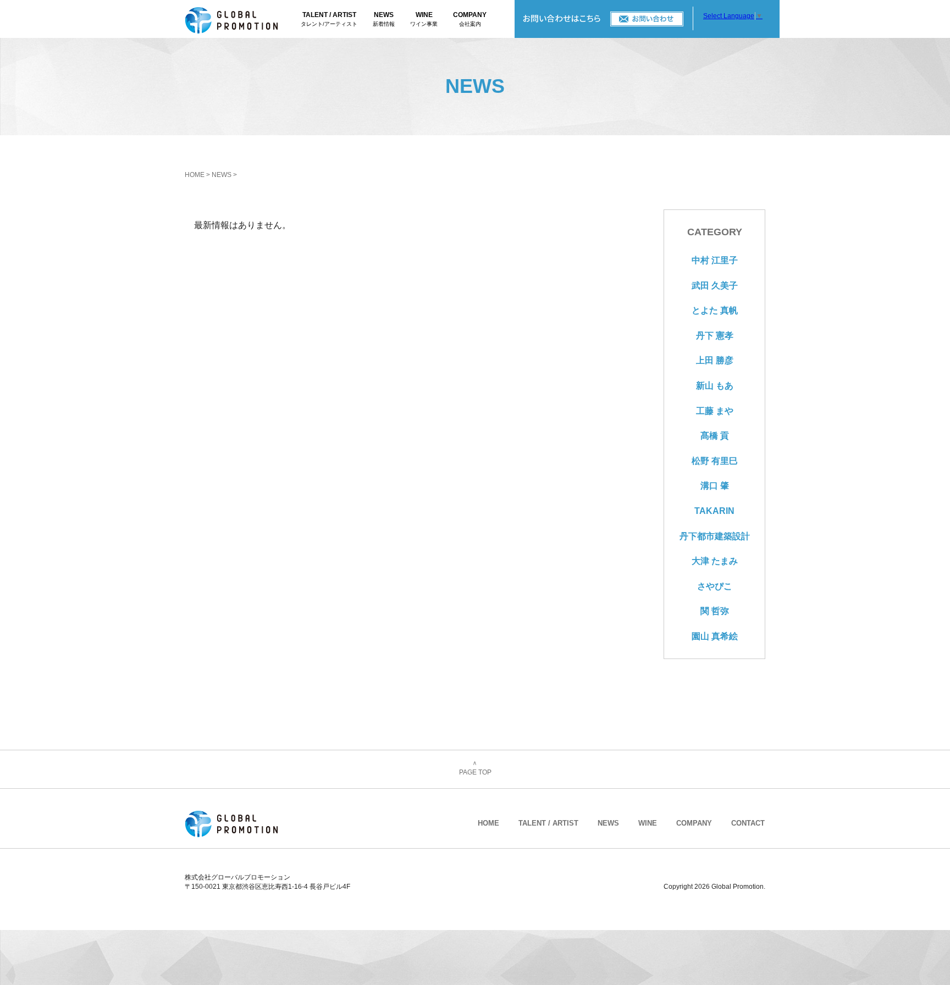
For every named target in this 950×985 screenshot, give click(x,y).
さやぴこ (714, 586)
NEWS (384, 19)
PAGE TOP (475, 768)
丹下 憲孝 (714, 335)
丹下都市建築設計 (715, 536)
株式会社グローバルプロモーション (243, 19)
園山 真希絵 (715, 636)
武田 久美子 (715, 285)
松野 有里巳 (715, 461)
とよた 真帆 (715, 310)
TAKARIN (714, 511)
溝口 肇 (714, 485)
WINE (424, 19)
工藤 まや (714, 411)
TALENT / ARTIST (329, 19)
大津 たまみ (715, 561)
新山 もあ (714, 385)
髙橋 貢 (714, 435)
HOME (195, 175)
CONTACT (604, 19)
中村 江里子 (715, 260)
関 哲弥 (714, 611)
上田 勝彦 (714, 360)
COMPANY (470, 19)
